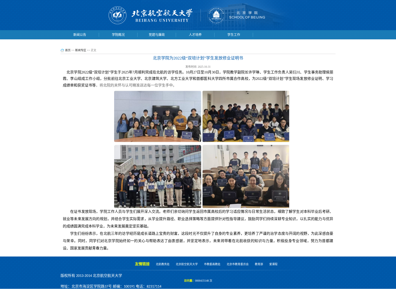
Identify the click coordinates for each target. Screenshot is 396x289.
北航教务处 (163, 264)
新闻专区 (80, 50)
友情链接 (142, 264)
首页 (68, 50)
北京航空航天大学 (187, 264)
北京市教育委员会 (238, 264)
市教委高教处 (212, 264)
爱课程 (273, 264)
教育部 (259, 264)
